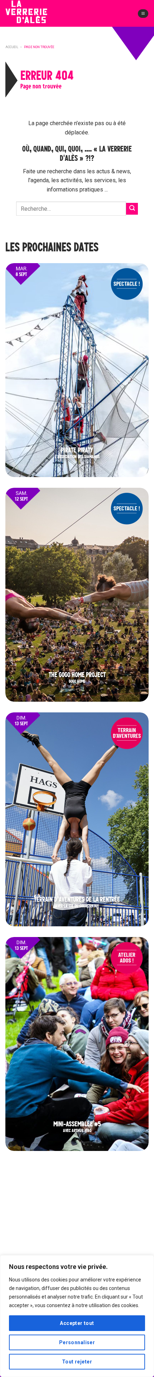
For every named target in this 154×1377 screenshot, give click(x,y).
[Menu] (143, 13)
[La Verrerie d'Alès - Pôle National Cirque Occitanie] (37, 17)
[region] (77, 1316)
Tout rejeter (77, 1362)
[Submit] (132, 209)
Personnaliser (77, 1342)
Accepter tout (77, 1323)
